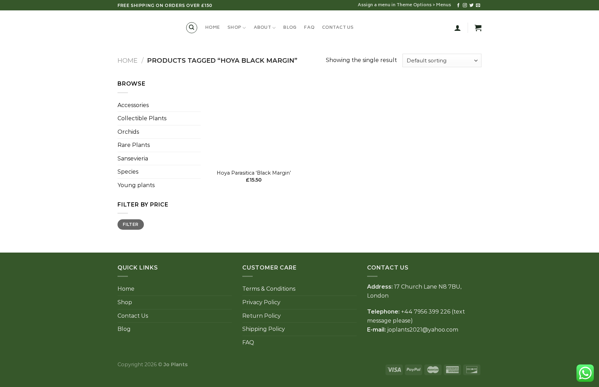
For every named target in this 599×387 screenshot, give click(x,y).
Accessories (133, 105)
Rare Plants (134, 145)
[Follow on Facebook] (458, 5)
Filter (130, 224)
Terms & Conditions (268, 288)
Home (212, 28)
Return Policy (261, 316)
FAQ (309, 28)
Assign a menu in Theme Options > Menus (404, 5)
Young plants (136, 185)
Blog (289, 28)
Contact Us (338, 28)
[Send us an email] (478, 5)
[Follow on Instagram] (465, 5)
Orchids (128, 132)
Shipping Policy (263, 329)
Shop (234, 28)
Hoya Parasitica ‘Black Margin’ (254, 173)
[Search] (191, 27)
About (262, 28)
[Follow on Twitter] (471, 5)
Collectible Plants (142, 118)
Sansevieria (133, 158)
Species (128, 171)
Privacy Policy (261, 302)
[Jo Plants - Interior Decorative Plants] (146, 27)
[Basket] (478, 27)
